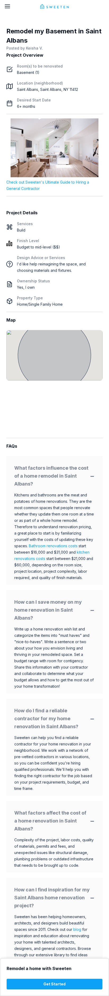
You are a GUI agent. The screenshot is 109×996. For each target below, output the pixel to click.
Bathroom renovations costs (53, 546)
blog (77, 929)
